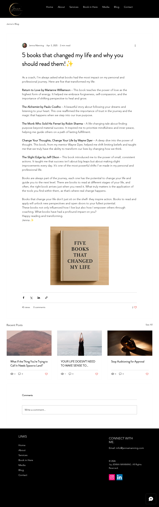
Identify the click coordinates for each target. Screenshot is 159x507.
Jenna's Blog (13, 24)
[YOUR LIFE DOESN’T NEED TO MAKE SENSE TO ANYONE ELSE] (79, 343)
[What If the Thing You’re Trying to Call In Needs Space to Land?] (29, 343)
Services (22, 455)
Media (21, 465)
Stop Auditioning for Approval (127, 361)
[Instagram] (112, 477)
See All (149, 324)
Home (21, 445)
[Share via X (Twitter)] (31, 297)
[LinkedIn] (119, 477)
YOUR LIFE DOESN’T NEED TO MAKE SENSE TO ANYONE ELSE (78, 363)
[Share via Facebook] (23, 297)
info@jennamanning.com (130, 448)
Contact (22, 475)
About (21, 450)
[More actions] (135, 45)
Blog (21, 470)
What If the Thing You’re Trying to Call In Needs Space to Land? (29, 363)
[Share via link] (46, 297)
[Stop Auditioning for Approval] (129, 343)
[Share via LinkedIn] (38, 297)
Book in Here (25, 460)
